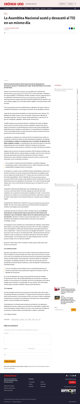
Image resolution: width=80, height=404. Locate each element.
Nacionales (37, 8)
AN (26, 319)
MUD (33, 319)
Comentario (6, 333)
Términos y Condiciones (9, 388)
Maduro (29, 319)
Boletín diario (62, 3)
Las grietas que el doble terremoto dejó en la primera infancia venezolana (77, 129)
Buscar (56, 307)
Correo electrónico (31, 348)
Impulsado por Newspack (16, 401)
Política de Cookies (8, 390)
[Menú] (75, 4)
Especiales (43, 8)
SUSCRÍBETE (72, 382)
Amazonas (22, 319)
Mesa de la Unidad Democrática (32, 97)
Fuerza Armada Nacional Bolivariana (39, 203)
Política (26, 8)
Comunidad (6, 8)
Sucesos (13, 8)
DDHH (31, 8)
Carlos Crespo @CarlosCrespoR (12, 28)
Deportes (49, 8)
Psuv (36, 319)
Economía (20, 8)
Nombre (5, 348)
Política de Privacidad (9, 386)
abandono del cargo (15, 319)
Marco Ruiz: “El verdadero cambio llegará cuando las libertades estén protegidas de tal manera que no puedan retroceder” (68, 300)
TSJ (39, 319)
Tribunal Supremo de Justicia (20, 93)
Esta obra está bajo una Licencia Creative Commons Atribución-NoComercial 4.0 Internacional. (20, 399)
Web (5, 354)
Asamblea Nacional (25, 91)
